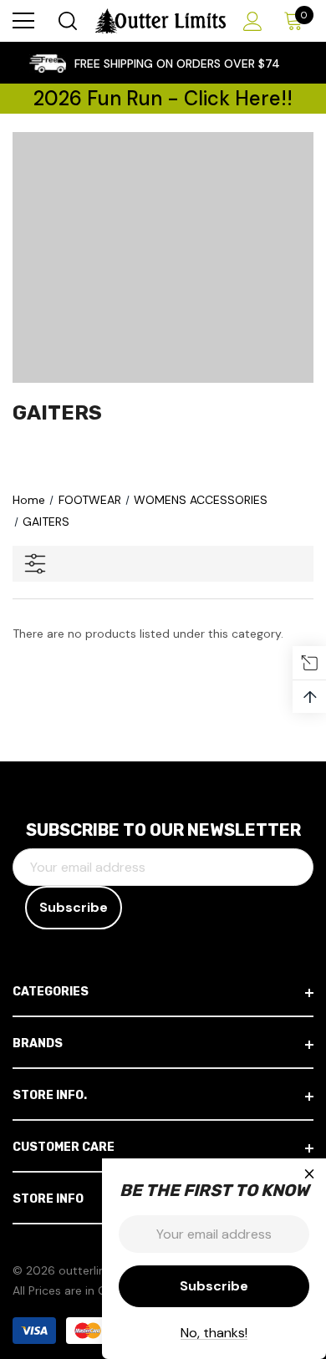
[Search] (66, 21)
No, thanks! (214, 1332)
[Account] (249, 21)
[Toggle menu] (23, 21)
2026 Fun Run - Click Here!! (163, 98)
